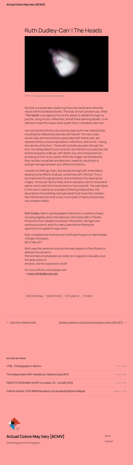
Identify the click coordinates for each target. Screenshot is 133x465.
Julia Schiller (40, 95)
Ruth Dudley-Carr (72, 296)
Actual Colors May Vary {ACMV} (25, 4)
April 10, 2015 (121, 383)
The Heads (87, 296)
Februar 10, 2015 (120, 391)
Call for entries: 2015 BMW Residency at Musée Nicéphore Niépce (45, 391)
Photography (59, 95)
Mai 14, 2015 (122, 366)
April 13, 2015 (121, 374)
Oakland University (54, 296)
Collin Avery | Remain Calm (23, 322)
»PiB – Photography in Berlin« (24, 366)
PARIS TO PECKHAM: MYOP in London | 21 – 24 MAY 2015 (39, 382)
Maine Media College (34, 296)
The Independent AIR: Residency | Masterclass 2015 (37, 374)
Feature (50, 95)
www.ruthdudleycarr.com (43, 273)
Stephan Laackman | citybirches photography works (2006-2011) (91, 322)
